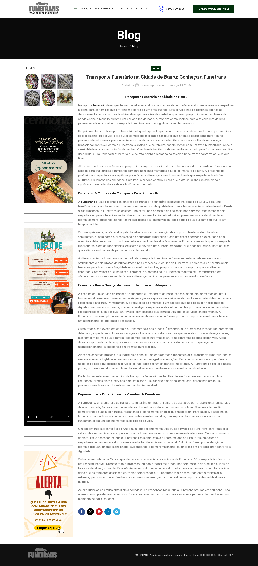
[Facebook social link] (81, 511)
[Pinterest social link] (99, 511)
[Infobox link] (172, 9)
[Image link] (41, 555)
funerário (99, 105)
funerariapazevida (152, 85)
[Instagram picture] (32, 81)
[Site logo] (43, 8)
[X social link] (90, 511)
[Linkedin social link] (107, 511)
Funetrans (88, 201)
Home (124, 46)
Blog (135, 46)
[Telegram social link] (116, 511)
